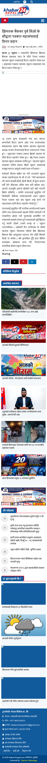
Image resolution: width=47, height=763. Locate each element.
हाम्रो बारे (16, 751)
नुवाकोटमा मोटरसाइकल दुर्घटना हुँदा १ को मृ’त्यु (27, 518)
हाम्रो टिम (17, 2)
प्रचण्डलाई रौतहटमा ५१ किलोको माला (17, 607)
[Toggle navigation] (43, 20)
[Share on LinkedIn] (32, 261)
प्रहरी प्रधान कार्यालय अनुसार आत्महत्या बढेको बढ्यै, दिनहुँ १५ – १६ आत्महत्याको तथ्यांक (26, 540)
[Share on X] (15, 261)
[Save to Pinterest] (23, 261)
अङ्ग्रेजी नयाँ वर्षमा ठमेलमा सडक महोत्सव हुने (20, 701)
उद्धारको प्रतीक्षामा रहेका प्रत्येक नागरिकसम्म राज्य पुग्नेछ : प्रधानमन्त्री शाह (21, 413)
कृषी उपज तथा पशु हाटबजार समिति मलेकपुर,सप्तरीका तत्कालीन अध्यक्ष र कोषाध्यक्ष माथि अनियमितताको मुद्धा (25, 528)
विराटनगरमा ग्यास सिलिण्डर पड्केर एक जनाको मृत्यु (26, 560)
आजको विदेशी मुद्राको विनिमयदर (15, 345)
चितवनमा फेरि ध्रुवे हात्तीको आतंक (15, 670)
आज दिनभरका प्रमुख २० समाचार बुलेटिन (18, 478)
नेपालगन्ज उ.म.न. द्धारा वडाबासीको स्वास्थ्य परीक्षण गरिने (27, 569)
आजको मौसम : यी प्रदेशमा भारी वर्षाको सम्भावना (21, 378)
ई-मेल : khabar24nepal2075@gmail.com (22, 725)
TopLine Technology (29, 760)
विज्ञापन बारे (26, 751)
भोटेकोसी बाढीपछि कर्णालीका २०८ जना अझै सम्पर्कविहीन (20, 313)
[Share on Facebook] (6, 261)
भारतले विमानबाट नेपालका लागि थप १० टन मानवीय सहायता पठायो (23, 446)
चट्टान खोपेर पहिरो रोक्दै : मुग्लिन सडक (25, 549)
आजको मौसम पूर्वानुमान (11, 638)
